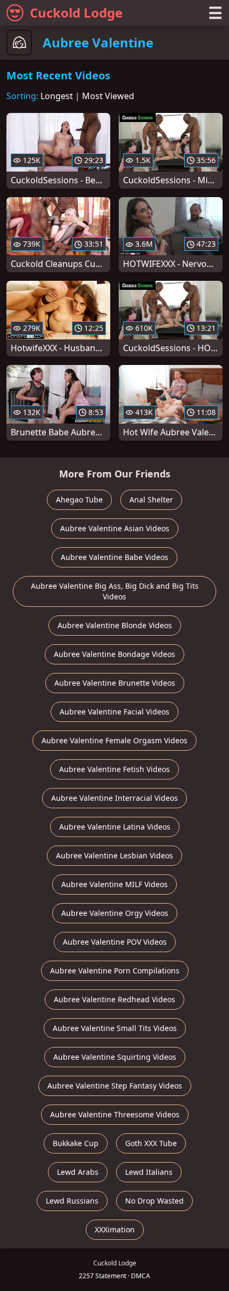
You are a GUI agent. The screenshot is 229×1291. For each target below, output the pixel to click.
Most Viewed (108, 96)
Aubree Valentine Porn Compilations (114, 970)
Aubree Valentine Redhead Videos (114, 999)
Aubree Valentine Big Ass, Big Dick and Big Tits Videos (115, 591)
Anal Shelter (151, 499)
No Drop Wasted (154, 1201)
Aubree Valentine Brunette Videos (114, 683)
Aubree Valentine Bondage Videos (114, 654)
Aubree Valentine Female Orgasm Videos (114, 740)
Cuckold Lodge (76, 12)
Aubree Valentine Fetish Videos (114, 769)
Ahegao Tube (79, 499)
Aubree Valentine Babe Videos (114, 557)
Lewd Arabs (78, 1172)
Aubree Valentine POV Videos (115, 942)
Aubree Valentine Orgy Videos (114, 913)
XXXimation (115, 1229)
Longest (56, 96)
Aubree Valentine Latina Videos (114, 827)
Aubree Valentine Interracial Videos (114, 798)
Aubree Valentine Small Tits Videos (115, 1028)
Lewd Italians (149, 1172)
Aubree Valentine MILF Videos (114, 884)
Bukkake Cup (76, 1143)
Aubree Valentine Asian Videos (114, 528)
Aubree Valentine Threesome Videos (114, 1114)
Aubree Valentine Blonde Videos (115, 625)
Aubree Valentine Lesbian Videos (114, 855)
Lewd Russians (72, 1201)
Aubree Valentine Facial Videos (114, 712)
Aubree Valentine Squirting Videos (114, 1057)
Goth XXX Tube (151, 1143)
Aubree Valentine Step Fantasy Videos (114, 1086)
